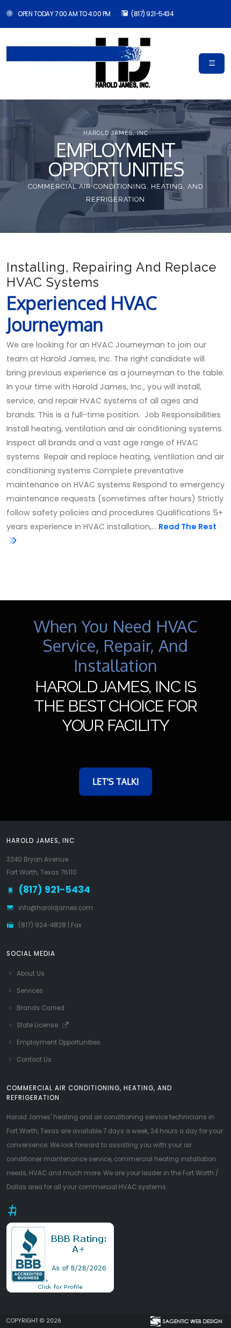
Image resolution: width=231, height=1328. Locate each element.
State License (38, 1025)
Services (30, 990)
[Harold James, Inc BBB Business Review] (60, 1257)
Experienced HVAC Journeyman (81, 314)
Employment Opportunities (58, 1042)
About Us (31, 973)
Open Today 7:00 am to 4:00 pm (64, 14)
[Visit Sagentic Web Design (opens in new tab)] (186, 1321)
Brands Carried (40, 1008)
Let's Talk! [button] (115, 781)
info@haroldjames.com (55, 908)
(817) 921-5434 (152, 14)
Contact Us (34, 1059)
